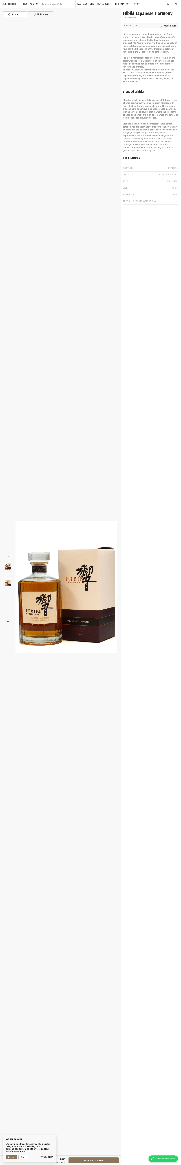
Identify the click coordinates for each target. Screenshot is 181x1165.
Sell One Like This (93, 1160)
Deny (23, 1157)
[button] (150, 93)
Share (14, 14)
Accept (11, 1157)
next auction (31, 4)
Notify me (42, 14)
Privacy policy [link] (46, 1157)
